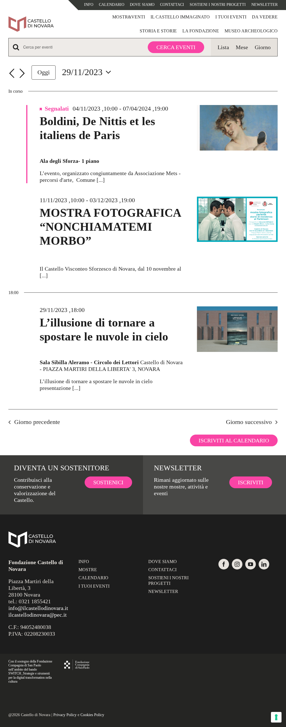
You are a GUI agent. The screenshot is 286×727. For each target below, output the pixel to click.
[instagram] (237, 564)
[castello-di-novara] (31, 19)
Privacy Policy (65, 715)
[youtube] (250, 564)
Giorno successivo (249, 421)
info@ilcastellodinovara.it (38, 608)
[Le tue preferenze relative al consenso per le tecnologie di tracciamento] (276, 717)
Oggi (43, 72)
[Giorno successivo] (22, 73)
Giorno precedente (37, 421)
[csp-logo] (76, 662)
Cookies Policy (92, 715)
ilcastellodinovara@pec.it (37, 615)
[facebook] (223, 564)
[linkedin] (264, 564)
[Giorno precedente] (11, 73)
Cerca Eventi (176, 47)
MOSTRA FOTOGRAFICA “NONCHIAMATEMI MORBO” (110, 226)
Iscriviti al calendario (234, 440)
